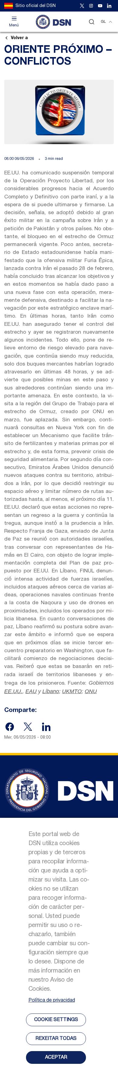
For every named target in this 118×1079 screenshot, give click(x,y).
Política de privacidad (51, 1000)
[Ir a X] (82, 5)
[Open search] (92, 21)
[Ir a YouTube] (100, 5)
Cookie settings (56, 1020)
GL (103, 21)
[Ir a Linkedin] (109, 5)
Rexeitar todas (56, 1039)
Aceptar (56, 1057)
